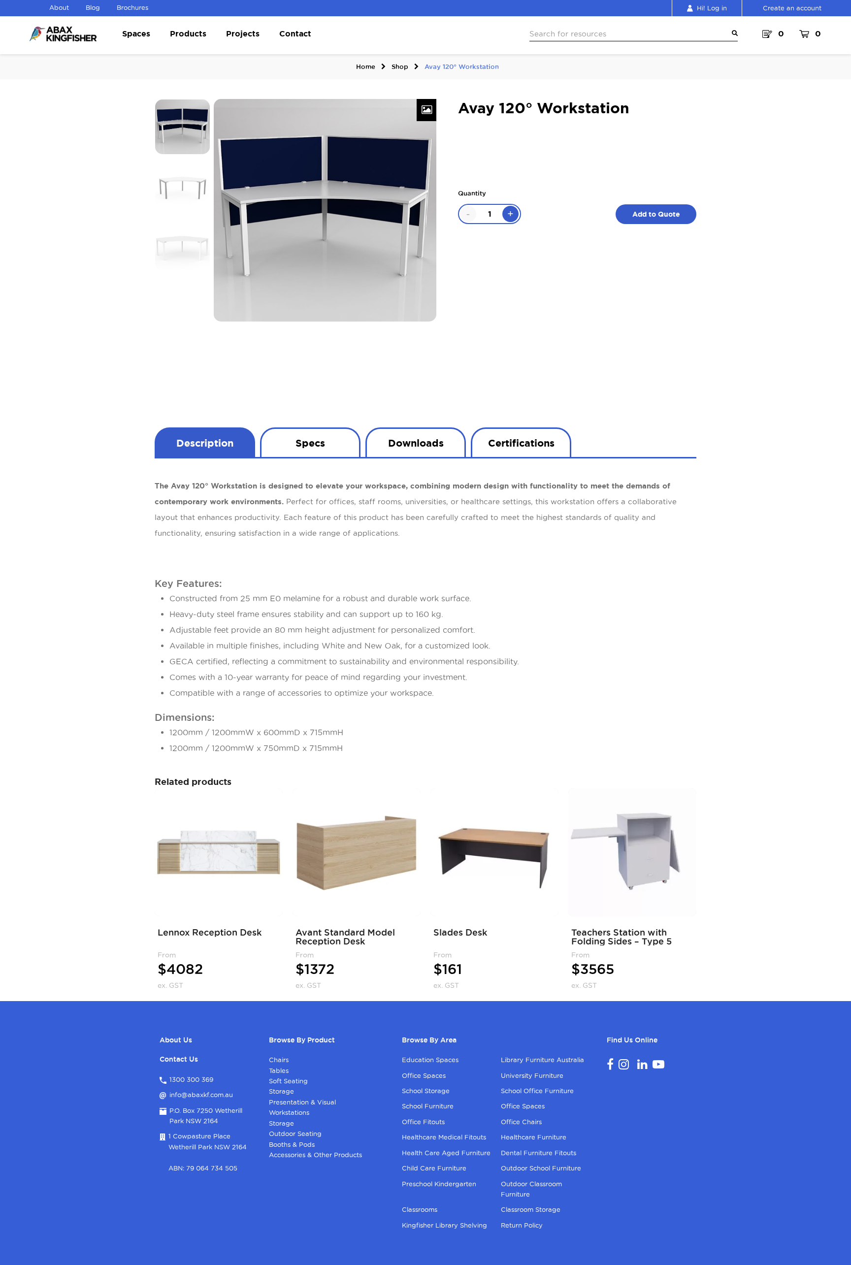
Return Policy (522, 1225)
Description (204, 443)
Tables (279, 1070)
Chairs (279, 1059)
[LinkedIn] (642, 1064)
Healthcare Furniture (533, 1137)
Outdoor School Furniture (541, 1168)
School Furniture (428, 1106)
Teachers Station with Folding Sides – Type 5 (621, 936)
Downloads (416, 443)
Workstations (289, 1112)
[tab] (205, 442)
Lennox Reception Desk (210, 932)
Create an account (792, 7)
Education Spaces (430, 1059)
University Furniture (532, 1075)
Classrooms (419, 1209)
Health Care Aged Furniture (446, 1152)
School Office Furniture (537, 1090)
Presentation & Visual (302, 1102)
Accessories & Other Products (315, 1154)
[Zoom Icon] (426, 110)
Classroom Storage (530, 1209)
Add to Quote (656, 214)
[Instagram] (624, 1064)
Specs (310, 443)
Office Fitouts (423, 1121)
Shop (400, 66)
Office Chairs (521, 1121)
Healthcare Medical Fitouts (444, 1137)
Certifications (521, 443)
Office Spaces (424, 1075)
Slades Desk (460, 932)
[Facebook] (610, 1064)
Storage (281, 1091)
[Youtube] (658, 1064)
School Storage (426, 1090)
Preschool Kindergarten (439, 1183)
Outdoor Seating (295, 1133)
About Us (176, 1040)
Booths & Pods (292, 1144)
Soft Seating (288, 1080)
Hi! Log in (712, 7)
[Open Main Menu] (733, 33)
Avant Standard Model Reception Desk (345, 936)
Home (365, 66)
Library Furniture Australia (542, 1059)
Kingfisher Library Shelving (444, 1225)
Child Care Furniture (434, 1168)
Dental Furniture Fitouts (538, 1152)
